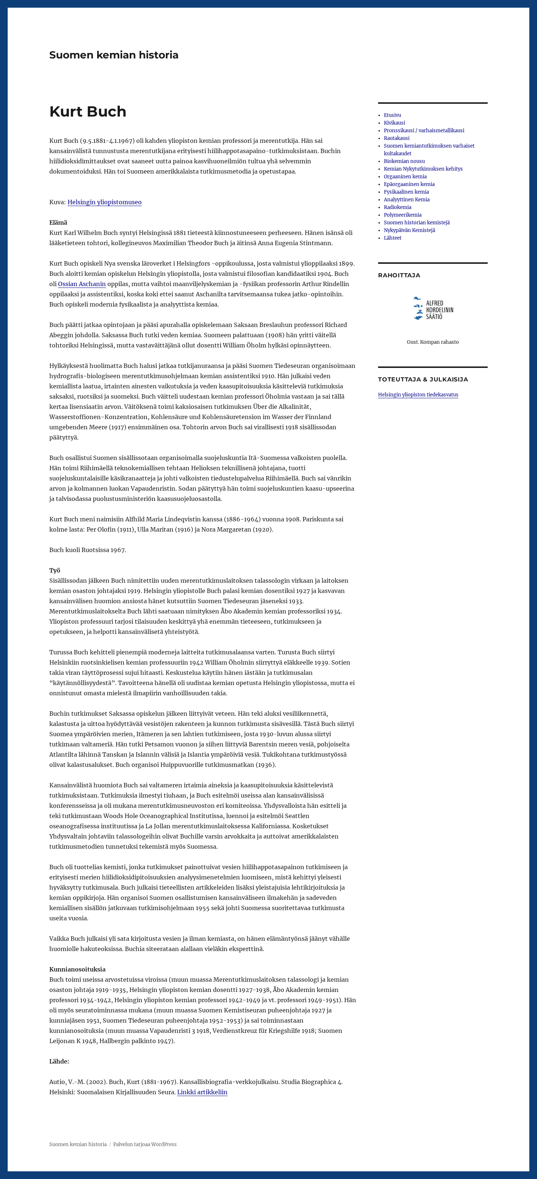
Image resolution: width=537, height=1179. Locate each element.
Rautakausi (397, 138)
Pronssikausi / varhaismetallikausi (424, 131)
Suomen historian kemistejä (417, 223)
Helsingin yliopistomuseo (105, 202)
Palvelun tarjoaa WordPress (145, 1144)
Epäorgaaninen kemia (409, 184)
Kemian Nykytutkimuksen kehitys (423, 169)
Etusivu (392, 115)
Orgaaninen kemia (405, 177)
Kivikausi (394, 123)
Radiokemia (397, 207)
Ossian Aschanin (82, 284)
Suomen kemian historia (114, 55)
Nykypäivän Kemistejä (409, 230)
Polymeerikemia (403, 215)
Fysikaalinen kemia (406, 192)
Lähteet (392, 238)
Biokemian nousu (404, 161)
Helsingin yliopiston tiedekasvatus (418, 395)
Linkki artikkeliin (202, 1092)
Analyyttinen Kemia (407, 200)
